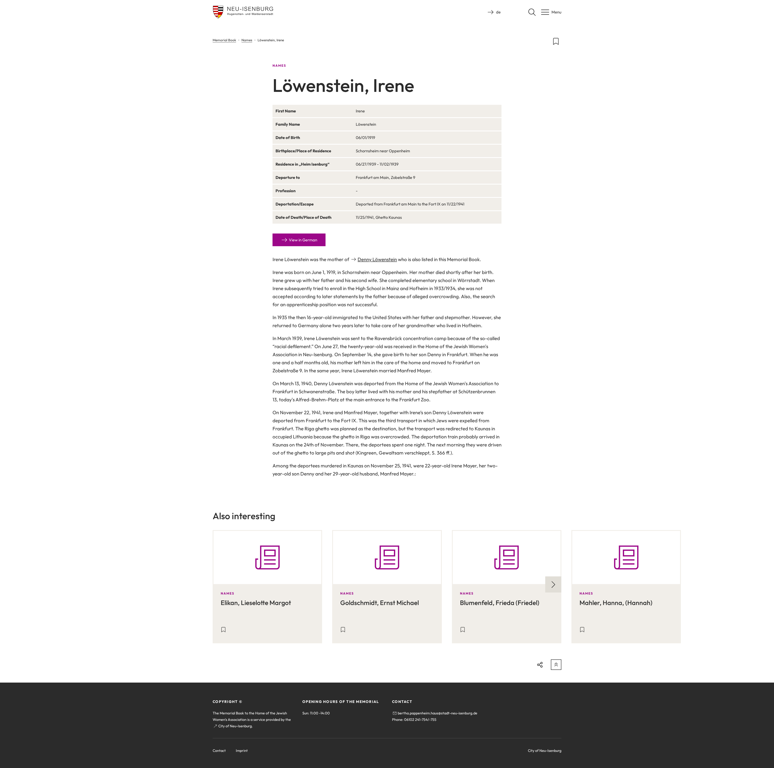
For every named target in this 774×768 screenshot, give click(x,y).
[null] (553, 584)
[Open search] (532, 12)
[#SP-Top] (556, 664)
